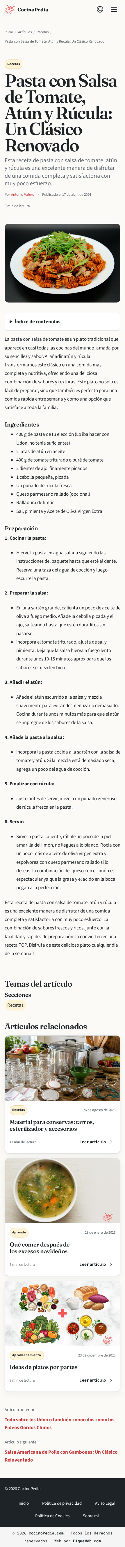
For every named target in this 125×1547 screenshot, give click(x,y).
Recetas (43, 32)
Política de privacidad (62, 1503)
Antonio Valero (22, 194)
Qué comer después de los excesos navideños (39, 1248)
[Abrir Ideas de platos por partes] (62, 1313)
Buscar (100, 9)
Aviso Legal (105, 1503)
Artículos (25, 32)
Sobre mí (91, 1516)
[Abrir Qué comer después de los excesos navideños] (62, 1190)
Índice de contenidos (37, 321)
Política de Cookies (52, 1516)
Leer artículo (92, 1142)
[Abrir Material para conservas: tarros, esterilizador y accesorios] (62, 1068)
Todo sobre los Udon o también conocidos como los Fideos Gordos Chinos (60, 1423)
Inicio (9, 32)
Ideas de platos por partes (43, 1367)
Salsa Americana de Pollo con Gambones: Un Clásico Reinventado (61, 1456)
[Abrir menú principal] (114, 9)
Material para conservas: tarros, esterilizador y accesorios (52, 1125)
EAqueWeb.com (87, 1540)
